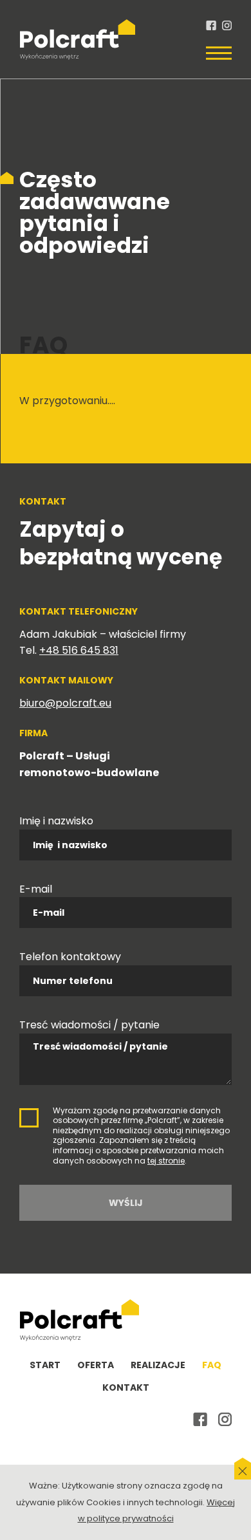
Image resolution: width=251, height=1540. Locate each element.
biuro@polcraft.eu (65, 703)
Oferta (95, 1365)
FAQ (211, 1365)
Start (45, 1365)
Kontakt (125, 1387)
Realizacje (158, 1365)
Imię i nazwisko (56, 820)
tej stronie (166, 1160)
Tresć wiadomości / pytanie (89, 1024)
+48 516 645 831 (78, 650)
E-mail (35, 889)
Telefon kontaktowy (70, 956)
